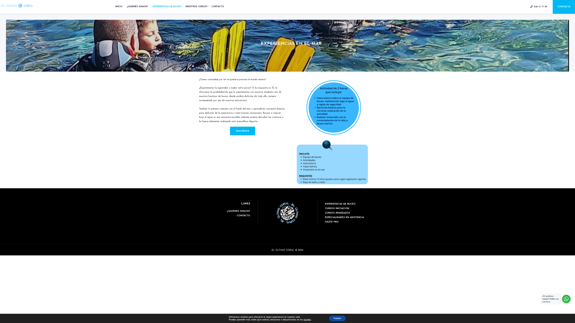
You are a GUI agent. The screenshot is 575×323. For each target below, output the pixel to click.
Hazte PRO (332, 222)
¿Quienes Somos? (137, 7)
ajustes (307, 319)
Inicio (118, 7)
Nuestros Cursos (196, 7)
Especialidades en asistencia (344, 217)
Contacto (217, 7)
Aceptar (337, 318)
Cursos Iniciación (337, 208)
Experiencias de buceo (167, 7)
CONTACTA (563, 7)
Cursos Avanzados (337, 213)
